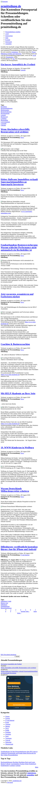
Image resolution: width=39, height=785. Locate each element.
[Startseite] (4, 1)
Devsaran (10, 782)
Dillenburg (4, 604)
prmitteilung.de (11, 6)
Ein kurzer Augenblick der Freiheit (18, 64)
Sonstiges (8, 734)
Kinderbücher (5, 765)
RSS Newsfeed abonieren (8, 654)
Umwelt (7, 740)
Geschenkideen (15, 764)
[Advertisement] (19, 634)
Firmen (7, 716)
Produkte (8, 732)
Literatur (23, 70)
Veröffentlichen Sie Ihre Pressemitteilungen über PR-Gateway (19, 751)
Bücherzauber (5, 110)
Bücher (3, 764)
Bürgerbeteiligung (6, 608)
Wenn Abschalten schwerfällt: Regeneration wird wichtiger (15, 130)
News (22, 137)
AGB (7, 34)
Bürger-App (4, 603)
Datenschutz (9, 36)
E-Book (7, 764)
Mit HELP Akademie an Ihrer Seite (18, 393)
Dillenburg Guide (6, 601)
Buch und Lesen (30, 762)
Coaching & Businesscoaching (15, 344)
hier (14, 59)
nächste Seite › (25, 611)
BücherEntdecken (6, 112)
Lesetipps (3, 118)
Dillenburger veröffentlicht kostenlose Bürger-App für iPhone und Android (19, 548)
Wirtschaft (8, 742)
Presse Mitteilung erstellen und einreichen (18, 52)
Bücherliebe (4, 120)
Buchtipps (4, 106)
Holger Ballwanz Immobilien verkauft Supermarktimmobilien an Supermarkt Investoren (19, 182)
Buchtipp (15, 762)
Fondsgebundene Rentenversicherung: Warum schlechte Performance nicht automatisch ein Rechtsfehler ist (19, 247)
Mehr (36, 767)
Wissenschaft (9, 744)
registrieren (14, 52)
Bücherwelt (4, 117)
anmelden (30, 775)
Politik (7, 730)
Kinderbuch (32, 764)
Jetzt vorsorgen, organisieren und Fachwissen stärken (17, 295)
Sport (7, 736)
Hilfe (6, 38)
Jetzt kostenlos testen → (19, 705)
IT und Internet (24, 555)
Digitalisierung (5, 606)
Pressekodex (9, 57)
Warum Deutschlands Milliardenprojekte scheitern (15, 489)
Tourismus (8, 738)
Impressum (8, 42)
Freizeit (7, 718)
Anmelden (8, 44)
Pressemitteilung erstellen (12, 32)
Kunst (7, 722)
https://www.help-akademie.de (10, 374)
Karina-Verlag (24, 764)
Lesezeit (3, 115)
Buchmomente (5, 113)
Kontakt (7, 40)
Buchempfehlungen (6, 108)
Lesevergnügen (5, 122)
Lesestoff (3, 123)
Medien (7, 726)
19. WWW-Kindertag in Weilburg (17, 447)
